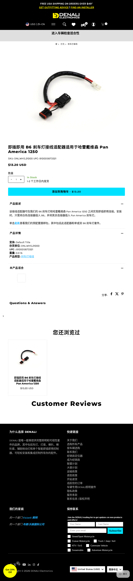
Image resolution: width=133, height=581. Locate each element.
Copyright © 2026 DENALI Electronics (31, 570)
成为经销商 (73, 459)
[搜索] (64, 24)
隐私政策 (72, 491)
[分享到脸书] (111, 294)
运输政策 (72, 471)
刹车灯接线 (73, 44)
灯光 (63, 44)
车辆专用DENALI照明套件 (81, 487)
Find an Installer (82, 7)
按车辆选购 (73, 448)
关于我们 (72, 440)
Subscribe (115, 530)
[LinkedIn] (29, 564)
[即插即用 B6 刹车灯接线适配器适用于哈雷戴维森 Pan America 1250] (27, 357)
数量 (10, 173)
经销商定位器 (75, 455)
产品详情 (15, 233)
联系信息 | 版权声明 (78, 498)
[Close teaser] (17, 563)
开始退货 (72, 479)
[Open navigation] (53, 24)
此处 (17, 223)
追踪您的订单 (75, 483)
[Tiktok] (38, 564)
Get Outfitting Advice (54, 7)
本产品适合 (17, 267)
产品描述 (15, 203)
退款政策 (72, 475)
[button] (10, 571)
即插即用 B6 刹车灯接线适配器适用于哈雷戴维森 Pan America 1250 (27, 380)
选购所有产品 (75, 444)
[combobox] (87, 569)
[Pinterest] (19, 564)
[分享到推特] (117, 294)
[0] (83, 25)
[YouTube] (24, 564)
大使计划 (72, 467)
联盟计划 (72, 463)
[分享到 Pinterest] (122, 294)
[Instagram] (34, 564)
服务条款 (72, 494)
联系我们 (72, 452)
